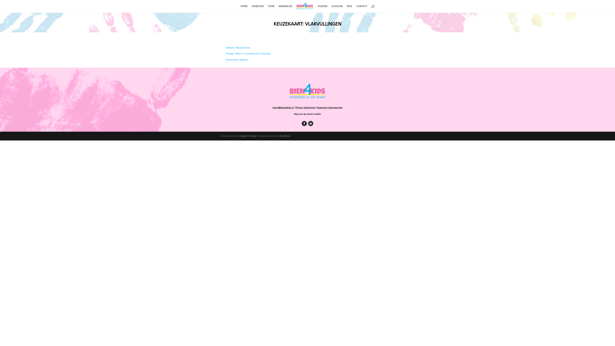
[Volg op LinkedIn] (310, 123)
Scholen (337, 6)
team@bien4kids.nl (283, 107)
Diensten (258, 6)
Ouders (323, 6)
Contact (362, 6)
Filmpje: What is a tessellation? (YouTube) (248, 53)
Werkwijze (285, 6)
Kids (349, 6)
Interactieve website (237, 59)
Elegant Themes (248, 136)
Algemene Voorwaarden (330, 107)
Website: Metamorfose (238, 47)
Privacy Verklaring (305, 107)
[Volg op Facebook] (304, 123)
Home (244, 6)
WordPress (284, 136)
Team (271, 6)
